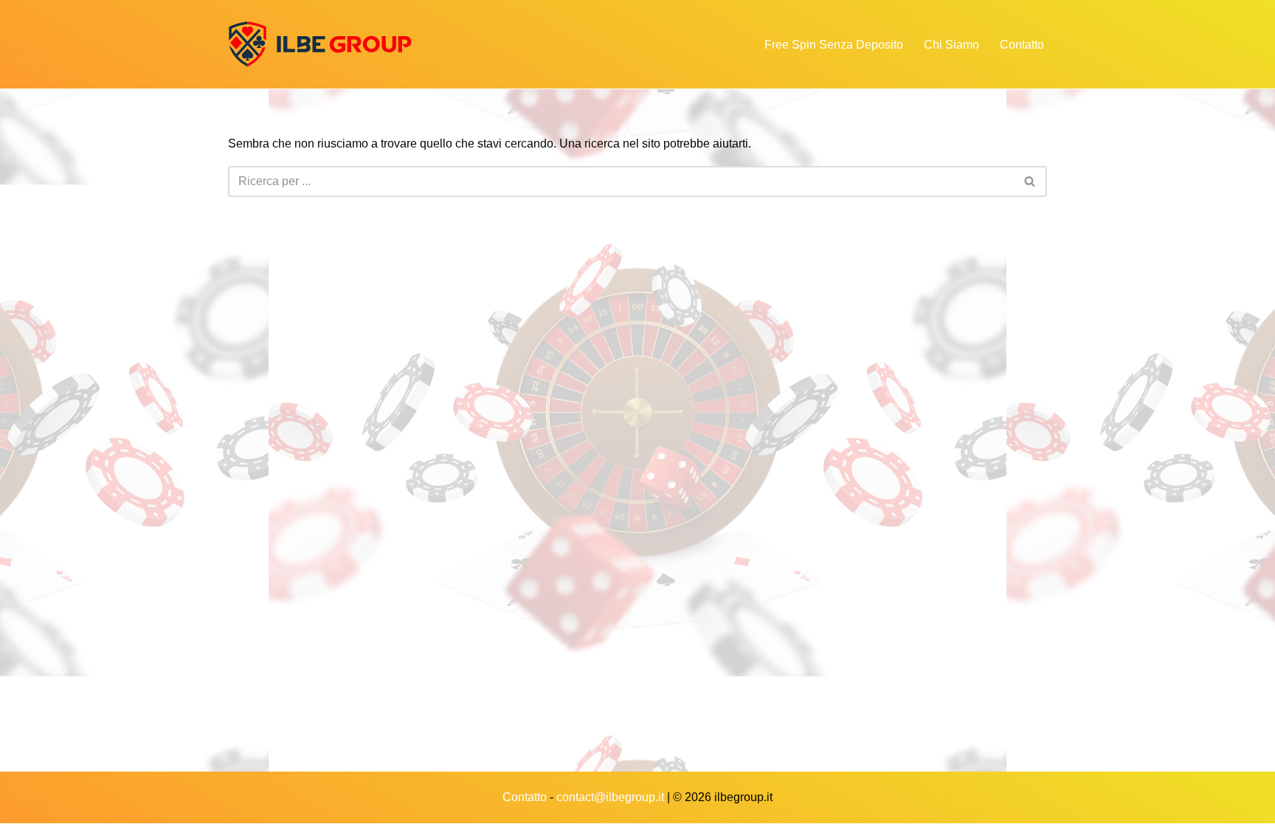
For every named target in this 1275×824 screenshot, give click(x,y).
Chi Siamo (951, 44)
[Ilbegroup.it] (320, 44)
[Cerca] (1030, 181)
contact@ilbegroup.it (610, 797)
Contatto (1022, 44)
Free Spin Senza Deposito (833, 44)
